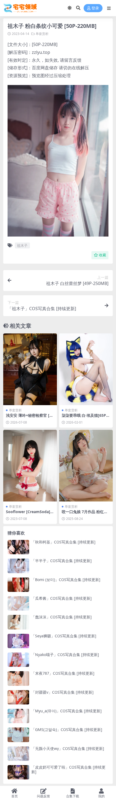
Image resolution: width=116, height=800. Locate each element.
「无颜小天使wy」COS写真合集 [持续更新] (67, 748)
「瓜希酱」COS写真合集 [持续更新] (61, 598)
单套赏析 (42, 33)
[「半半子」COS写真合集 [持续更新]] (18, 566)
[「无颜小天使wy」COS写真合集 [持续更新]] (18, 753)
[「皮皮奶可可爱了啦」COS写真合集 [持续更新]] (18, 772)
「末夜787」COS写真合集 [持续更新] (62, 673)
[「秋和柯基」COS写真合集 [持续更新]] (18, 547)
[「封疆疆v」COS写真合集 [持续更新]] (18, 697)
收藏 (102, 255)
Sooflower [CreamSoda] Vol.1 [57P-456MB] (30, 514)
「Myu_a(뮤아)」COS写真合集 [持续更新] (66, 710)
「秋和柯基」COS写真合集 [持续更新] (63, 542)
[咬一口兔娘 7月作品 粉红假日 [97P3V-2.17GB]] (86, 465)
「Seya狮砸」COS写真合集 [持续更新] (63, 635)
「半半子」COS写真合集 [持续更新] (61, 560)
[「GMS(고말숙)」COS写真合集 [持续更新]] (18, 734)
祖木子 (22, 245)
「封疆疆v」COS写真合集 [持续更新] (62, 692)
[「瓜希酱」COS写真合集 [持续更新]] (18, 603)
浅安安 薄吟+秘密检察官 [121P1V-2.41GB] (30, 417)
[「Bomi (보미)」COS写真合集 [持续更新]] (18, 585)
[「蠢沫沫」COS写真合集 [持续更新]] (18, 622)
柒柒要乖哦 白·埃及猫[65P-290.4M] (86, 417)
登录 (95, 8)
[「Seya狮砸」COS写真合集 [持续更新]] (18, 641)
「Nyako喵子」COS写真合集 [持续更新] (65, 654)
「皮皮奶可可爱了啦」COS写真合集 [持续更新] (68, 769)
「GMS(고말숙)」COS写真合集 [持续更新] (66, 729)
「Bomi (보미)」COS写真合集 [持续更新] (65, 579)
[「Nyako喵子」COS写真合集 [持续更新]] (18, 660)
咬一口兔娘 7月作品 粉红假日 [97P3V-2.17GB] (85, 514)
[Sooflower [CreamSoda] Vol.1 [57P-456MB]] (30, 465)
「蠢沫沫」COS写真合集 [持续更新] (61, 616)
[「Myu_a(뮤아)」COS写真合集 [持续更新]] (18, 716)
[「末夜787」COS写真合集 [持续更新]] (18, 678)
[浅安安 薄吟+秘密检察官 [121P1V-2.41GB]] (30, 369)
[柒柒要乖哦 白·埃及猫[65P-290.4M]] (86, 369)
